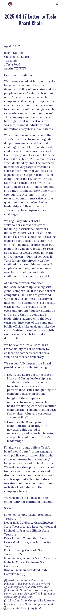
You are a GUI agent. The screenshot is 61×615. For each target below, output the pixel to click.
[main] (30, 20)
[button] (3, 4)
